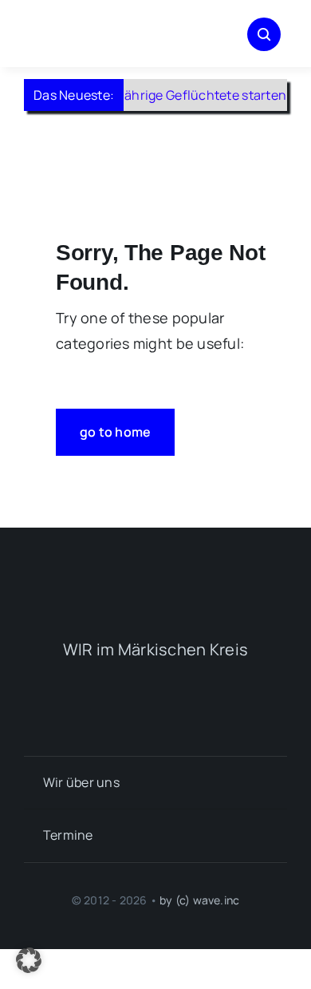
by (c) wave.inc (199, 900)
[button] (28, 960)
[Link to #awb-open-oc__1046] (264, 34)
